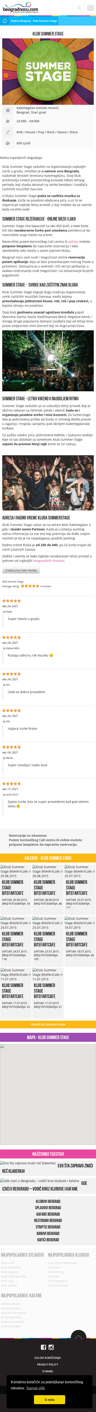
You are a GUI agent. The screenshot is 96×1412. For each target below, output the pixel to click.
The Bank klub (56, 1272)
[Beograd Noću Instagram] (51, 1347)
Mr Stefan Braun (57, 1281)
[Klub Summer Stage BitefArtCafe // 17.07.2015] (15, 974)
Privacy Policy (47, 1364)
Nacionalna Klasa (58, 1285)
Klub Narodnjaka (11, 1326)
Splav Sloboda (9, 1272)
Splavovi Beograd (48, 1207)
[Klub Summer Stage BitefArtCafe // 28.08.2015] (47, 871)
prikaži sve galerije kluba (48, 1024)
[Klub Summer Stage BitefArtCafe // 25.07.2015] (80, 871)
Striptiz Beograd (48, 1226)
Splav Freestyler (10, 1267)
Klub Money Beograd (13, 1276)
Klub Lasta (54, 1267)
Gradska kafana (10, 1303)
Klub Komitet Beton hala (62, 1263)
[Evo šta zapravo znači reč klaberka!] (28, 1163)
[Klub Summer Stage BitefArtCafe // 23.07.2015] (47, 923)
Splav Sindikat (9, 1285)
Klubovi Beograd (21, 20)
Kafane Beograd (48, 1214)
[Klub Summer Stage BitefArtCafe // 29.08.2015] (15, 871)
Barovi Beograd (48, 1233)
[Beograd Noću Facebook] (43, 1347)
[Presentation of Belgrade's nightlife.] (21, 7)
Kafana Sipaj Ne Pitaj (12, 1321)
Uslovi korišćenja (47, 1358)
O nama (47, 1371)
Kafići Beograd (48, 1239)
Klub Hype (53, 1276)
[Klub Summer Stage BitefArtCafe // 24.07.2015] (15, 923)
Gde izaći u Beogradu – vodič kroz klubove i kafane (44, 1186)
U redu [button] (50, 1399)
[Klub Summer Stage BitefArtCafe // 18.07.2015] (80, 923)
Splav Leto (7, 1281)
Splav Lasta (7, 1263)
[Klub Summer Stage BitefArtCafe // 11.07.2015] (47, 974)
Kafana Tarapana (11, 1308)
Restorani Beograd (48, 1220)
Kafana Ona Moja (11, 1317)
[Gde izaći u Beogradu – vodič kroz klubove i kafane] (39, 1180)
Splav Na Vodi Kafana (13, 1312)
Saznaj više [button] (35, 1388)
